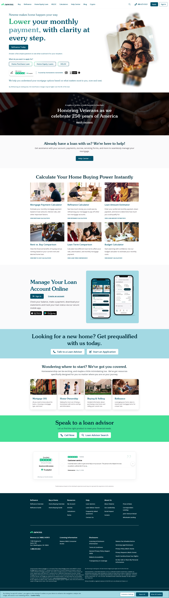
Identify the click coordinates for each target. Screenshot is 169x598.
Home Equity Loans (45, 64)
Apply (154, 4)
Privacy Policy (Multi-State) (125, 549)
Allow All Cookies (156, 594)
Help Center (75, 4)
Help (87, 500)
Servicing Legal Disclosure (124, 545)
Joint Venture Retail (130, 514)
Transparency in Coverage (98, 561)
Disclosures (93, 537)
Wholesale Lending (129, 517)
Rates (69, 515)
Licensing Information (68, 537)
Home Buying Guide (55, 508)
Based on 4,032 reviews (46, 466)
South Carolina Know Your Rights (127, 556)
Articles (69, 508)
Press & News (127, 504)
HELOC (53, 4)
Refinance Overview (36, 504)
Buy (19, 4)
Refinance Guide (35, 508)
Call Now (69, 435)
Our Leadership (109, 508)
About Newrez (109, 504)
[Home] (7, 4)
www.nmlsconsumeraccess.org (60, 578)
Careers (107, 515)
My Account (71, 504)
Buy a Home (53, 500)
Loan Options (90, 504)
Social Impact (109, 511)
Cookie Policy (35, 595)
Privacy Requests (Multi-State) (126, 552)
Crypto (92, 4)
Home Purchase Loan (20, 64)
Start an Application (104, 351)
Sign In (163, 4)
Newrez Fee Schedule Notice (125, 541)
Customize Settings (127, 594)
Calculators (63, 4)
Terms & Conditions (96, 547)
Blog (85, 4)
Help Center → (84, 158)
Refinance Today (18, 47)
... (87, 466)
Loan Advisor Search (96, 435)
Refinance (27, 4)
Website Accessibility (96, 557)
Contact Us (89, 517)
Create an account (56, 296)
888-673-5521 (143, 4)
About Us (108, 500)
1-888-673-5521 (35, 549)
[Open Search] (129, 4)
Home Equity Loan (41, 4)
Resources (71, 500)
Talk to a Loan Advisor (69, 351)
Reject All (142, 594)
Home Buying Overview (56, 504)
